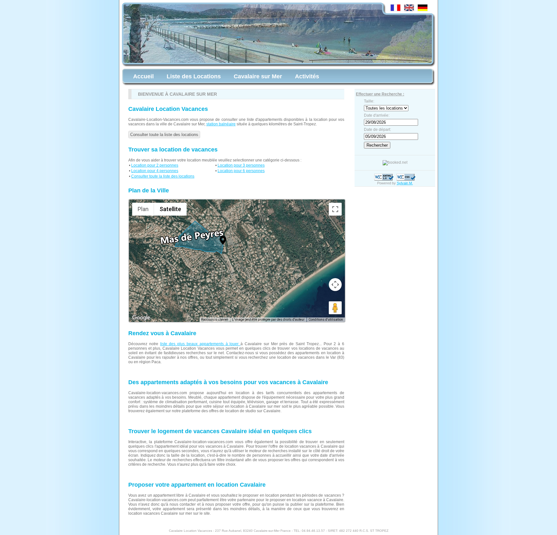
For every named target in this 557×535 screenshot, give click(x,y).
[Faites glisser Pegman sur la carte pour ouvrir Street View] (335, 307)
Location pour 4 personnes (154, 171)
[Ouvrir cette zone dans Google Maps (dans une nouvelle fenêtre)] (141, 318)
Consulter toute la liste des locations (164, 134)
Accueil (143, 76)
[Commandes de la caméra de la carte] (335, 284)
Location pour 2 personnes (154, 165)
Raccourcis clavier (214, 319)
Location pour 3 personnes (241, 165)
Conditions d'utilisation (325, 319)
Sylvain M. (405, 183)
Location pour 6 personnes (241, 171)
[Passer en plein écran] (335, 209)
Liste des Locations (194, 76)
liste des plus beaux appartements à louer (200, 344)
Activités (307, 76)
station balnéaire (221, 124)
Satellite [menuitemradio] (170, 209)
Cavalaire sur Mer (258, 76)
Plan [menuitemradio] (143, 209)
